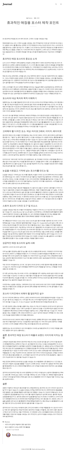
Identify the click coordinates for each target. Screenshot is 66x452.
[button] (56, 4)
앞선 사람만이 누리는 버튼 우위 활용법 (17, 427)
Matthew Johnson (18, 435)
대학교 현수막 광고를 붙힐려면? (39, 122)
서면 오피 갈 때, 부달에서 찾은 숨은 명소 (18, 424)
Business (30, 18)
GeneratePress (41, 449)
